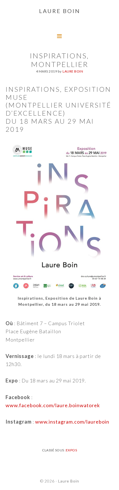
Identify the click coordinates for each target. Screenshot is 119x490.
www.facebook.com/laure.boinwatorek (53, 405)
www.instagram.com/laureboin (72, 422)
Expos (71, 450)
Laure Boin (68, 481)
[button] (9, 8)
